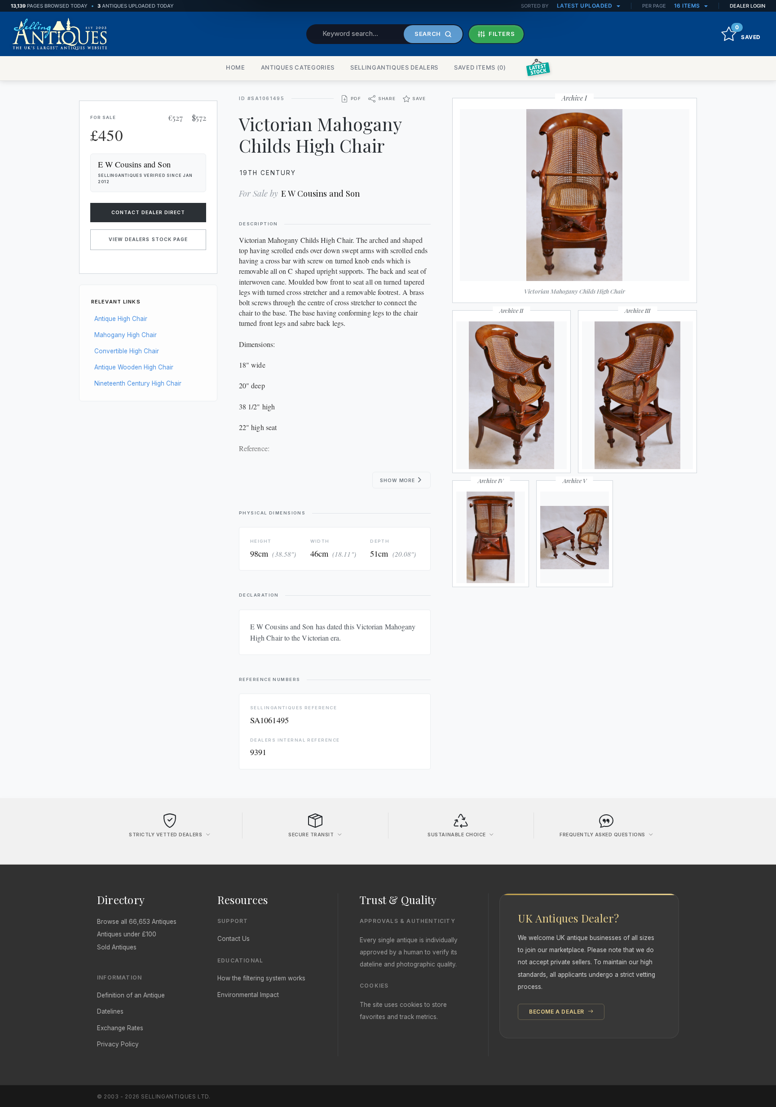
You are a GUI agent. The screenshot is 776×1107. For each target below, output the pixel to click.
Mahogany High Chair (125, 334)
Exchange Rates (120, 1028)
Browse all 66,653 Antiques (136, 921)
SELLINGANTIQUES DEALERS (394, 67)
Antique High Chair (120, 318)
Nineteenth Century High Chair (137, 383)
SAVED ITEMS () (480, 67)
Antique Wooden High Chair (133, 367)
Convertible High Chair (126, 351)
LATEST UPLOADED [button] (585, 5)
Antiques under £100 (126, 934)
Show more (398, 480)
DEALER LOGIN (747, 6)
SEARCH (427, 33)
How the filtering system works (261, 978)
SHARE (387, 98)
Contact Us (233, 938)
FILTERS (502, 33)
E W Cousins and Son (320, 193)
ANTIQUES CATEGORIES (298, 67)
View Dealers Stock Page (148, 239)
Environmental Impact (248, 994)
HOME (235, 67)
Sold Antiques (117, 947)
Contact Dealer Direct (148, 212)
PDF (356, 98)
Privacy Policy (118, 1044)
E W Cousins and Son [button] (134, 164)
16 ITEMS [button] (688, 5)
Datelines (110, 1011)
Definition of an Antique (131, 995)
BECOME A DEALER (557, 1011)
